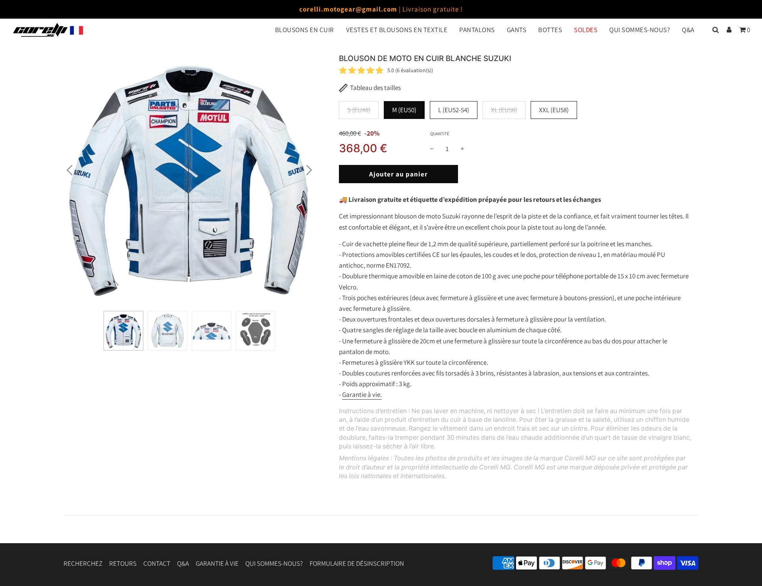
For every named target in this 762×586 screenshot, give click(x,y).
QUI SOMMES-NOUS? (639, 29)
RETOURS (123, 563)
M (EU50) (404, 109)
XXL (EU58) (554, 109)
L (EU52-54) (453, 109)
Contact (156, 563)
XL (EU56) (504, 109)
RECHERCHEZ (83, 563)
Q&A (688, 29)
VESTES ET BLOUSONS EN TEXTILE (397, 29)
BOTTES (550, 29)
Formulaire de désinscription (357, 563)
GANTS (517, 29)
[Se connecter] (729, 29)
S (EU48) (358, 109)
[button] (69, 170)
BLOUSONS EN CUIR (304, 29)
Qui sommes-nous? (274, 563)
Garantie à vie (217, 563)
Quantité (439, 133)
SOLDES (585, 29)
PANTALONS (477, 29)
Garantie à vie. (362, 394)
